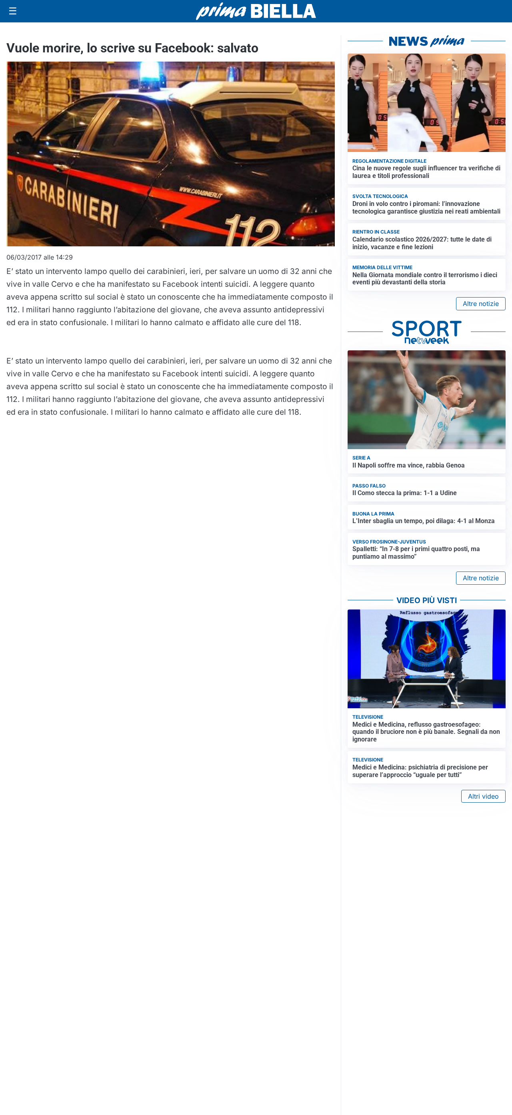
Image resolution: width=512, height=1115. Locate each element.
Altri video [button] (483, 796)
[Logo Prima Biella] (256, 11)
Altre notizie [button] (481, 304)
